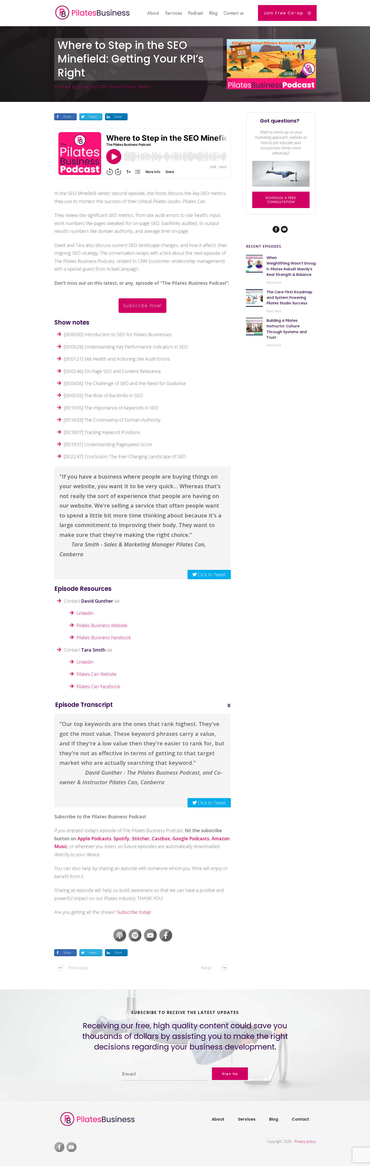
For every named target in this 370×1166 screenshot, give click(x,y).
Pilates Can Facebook (98, 686)
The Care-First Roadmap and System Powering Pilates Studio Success (289, 297)
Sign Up (230, 1073)
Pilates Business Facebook (104, 637)
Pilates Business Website (102, 625)
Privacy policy (305, 1141)
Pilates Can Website (97, 674)
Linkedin (85, 613)
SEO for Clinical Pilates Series (120, 86)
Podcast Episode (71, 86)
